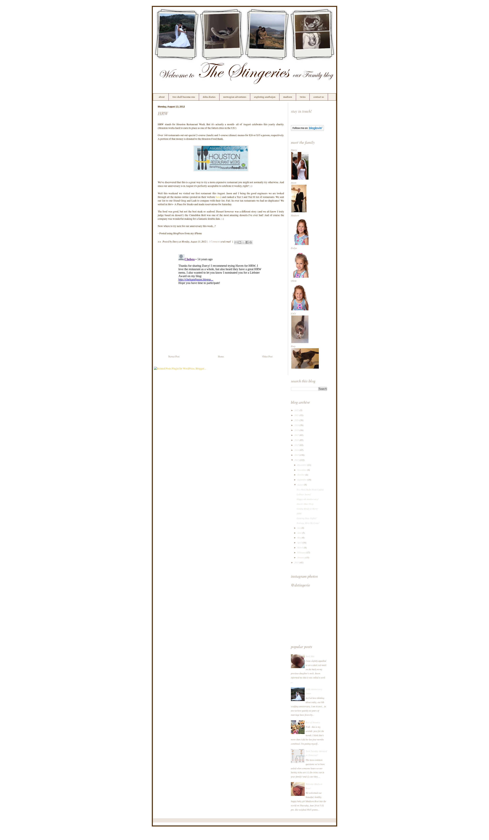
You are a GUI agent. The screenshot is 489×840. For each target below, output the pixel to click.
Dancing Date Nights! (307, 518)
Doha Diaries (209, 96)
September (302, 479)
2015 (297, 444)
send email (225, 241)
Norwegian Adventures (234, 96)
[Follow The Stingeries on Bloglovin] (307, 129)
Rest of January (313, 722)
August (300, 484)
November (302, 469)
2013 (297, 454)
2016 (297, 440)
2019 (297, 425)
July (299, 527)
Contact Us (318, 96)
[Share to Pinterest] (251, 242)
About (162, 96)
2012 (297, 459)
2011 (297, 562)
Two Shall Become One (183, 96)
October (301, 474)
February (301, 552)
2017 (297, 435)
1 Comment (214, 241)
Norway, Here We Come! (308, 522)
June (299, 532)
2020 (297, 420)
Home (221, 356)
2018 (297, 430)
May (299, 537)
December (302, 464)
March (300, 547)
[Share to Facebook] (247, 242)
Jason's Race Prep (305, 503)
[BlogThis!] (240, 242)
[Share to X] (243, 242)
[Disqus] (221, 300)
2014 (297, 449)
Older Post (267, 356)
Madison (287, 96)
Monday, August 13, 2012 (194, 241)
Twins (303, 96)
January (301, 557)
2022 (297, 410)
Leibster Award (304, 494)
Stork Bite (310, 656)
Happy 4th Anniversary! (308, 499)
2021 (297, 415)
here (218, 197)
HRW (163, 113)
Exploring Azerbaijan (264, 96)
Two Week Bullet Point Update (310, 489)
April (299, 542)
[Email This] (236, 242)
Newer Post (174, 356)
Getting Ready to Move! (307, 508)
